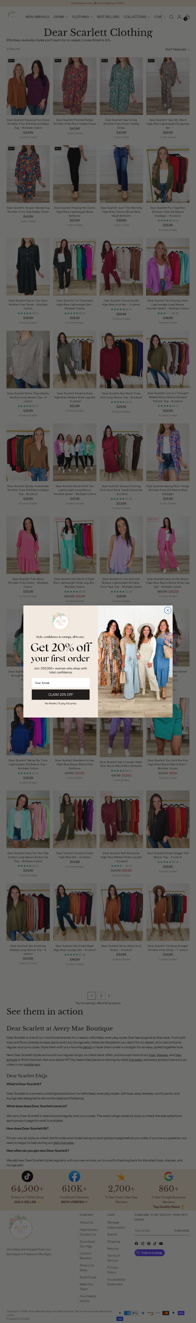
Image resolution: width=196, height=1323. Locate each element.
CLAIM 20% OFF (60, 694)
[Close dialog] (167, 610)
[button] (61, 703)
